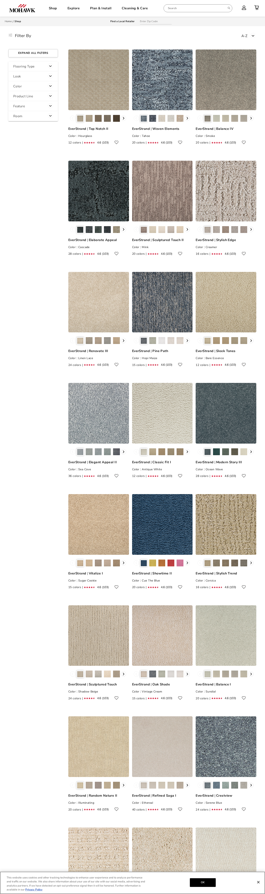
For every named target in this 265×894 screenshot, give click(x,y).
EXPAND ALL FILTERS (33, 53)
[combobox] (198, 8)
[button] (33, 66)
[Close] (258, 882)
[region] (132, 883)
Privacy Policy (33, 890)
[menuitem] (198, 8)
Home (8, 21)
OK (203, 882)
